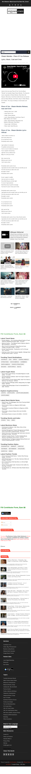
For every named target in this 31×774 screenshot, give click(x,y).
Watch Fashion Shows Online (10, 680)
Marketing (5, 716)
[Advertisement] (15, 32)
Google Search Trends (8, 653)
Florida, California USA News (10, 691)
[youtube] (10, 5)
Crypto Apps (11, 392)
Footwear (4, 448)
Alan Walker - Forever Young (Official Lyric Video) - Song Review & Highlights (22, 297)
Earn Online (6, 664)
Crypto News (5, 395)
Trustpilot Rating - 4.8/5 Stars (18, 764)
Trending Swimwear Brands (9, 678)
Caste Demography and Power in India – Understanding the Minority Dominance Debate (17, 569)
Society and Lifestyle (8, 701)
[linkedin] (21, 5)
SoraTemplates (13, 762)
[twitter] (18, 5)
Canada (23, 62)
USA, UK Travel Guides (8, 708)
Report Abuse (7, 748)
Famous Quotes (7, 689)
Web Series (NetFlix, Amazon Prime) (11, 712)
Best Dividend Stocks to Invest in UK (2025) (12, 414)
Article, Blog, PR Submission (9, 646)
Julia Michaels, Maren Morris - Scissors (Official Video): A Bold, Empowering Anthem (22, 252)
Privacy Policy (6, 740)
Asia (10, 359)
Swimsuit (13, 446)
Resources (5, 662)
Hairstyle (4, 451)
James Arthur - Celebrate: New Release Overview (6, 297)
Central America (24, 359)
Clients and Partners (8, 736)
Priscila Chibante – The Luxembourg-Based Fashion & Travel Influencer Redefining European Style (16, 341)
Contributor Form (7, 644)
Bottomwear (12, 448)
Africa (15, 359)
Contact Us (5, 734)
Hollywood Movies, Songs (9, 695)
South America (14, 361)
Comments (5, 525)
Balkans (3, 366)
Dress (11, 451)
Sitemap (5, 743)
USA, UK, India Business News (10, 710)
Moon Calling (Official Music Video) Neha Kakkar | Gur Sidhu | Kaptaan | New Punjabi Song (21, 282)
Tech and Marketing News (9, 704)
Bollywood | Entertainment (9, 682)
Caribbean (24, 361)
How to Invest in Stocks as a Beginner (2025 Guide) (13, 405)
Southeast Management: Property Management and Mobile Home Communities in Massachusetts (15, 431)
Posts (3, 522)
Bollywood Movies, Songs (9, 684)
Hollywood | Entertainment (9, 693)
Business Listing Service (8, 648)
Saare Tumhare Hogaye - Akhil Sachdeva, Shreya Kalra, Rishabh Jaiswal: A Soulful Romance (8, 282)
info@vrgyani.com (7, 745)
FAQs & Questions (7, 719)
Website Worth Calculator (9, 651)
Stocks (3, 420)
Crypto (3, 392)
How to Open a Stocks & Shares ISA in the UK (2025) (14, 411)
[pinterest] (15, 5)
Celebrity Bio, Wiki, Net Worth (10, 686)
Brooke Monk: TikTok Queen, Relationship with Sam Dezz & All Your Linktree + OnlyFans (18, 607)
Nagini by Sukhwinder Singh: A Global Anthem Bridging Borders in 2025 (7, 252)
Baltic (19, 366)
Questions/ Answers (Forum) (9, 699)
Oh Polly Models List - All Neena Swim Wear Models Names (15, 467)
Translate (14, 728)
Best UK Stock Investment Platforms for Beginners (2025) (15, 408)
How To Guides (6, 697)
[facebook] (12, 5)
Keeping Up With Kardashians (10, 714)
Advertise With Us (7, 738)
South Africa (12, 366)
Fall (8, 420)
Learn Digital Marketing (8, 660)
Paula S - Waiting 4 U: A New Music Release (22, 267)
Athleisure (21, 448)
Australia (4, 359)
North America (5, 364)
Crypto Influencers (22, 392)
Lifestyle (20, 446)
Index (13, 420)
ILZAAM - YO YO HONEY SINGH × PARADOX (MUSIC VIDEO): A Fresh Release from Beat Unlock (7, 267)
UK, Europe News (7, 706)
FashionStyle (5, 446)
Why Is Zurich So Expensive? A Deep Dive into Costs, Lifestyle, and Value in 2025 (14, 347)
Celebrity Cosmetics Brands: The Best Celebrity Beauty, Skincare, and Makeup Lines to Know (14, 436)
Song (27, 62)
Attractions (5, 361)
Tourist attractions (18, 364)
